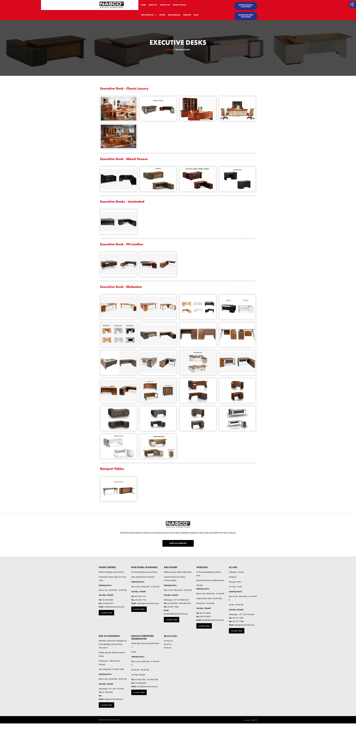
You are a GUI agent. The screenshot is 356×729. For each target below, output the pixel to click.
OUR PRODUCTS (147, 15)
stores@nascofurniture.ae (147, 686)
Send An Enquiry (178, 543)
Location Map (106, 612)
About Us (167, 644)
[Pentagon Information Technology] (254, 720)
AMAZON (187, 15)
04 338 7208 (152, 679)
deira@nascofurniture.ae (114, 607)
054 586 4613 (185, 603)
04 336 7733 (140, 600)
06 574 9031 (205, 616)
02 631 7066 (173, 607)
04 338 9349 (140, 683)
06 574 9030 (205, 613)
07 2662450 (107, 692)
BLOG (196, 15)
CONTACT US (165, 5)
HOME (143, 5)
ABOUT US (153, 5)
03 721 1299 (238, 618)
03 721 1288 (238, 621)
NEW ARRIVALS (174, 15)
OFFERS (162, 15)
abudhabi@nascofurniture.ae (176, 614)
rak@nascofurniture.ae (113, 699)
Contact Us (168, 641)
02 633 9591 (172, 603)
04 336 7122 (140, 596)
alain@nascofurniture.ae (244, 625)
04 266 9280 (107, 600)
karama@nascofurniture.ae (148, 603)
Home (170, 50)
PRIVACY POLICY (179, 5)
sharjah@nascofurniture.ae (213, 620)
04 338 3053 (140, 679)
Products (167, 648)
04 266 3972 (108, 603)
